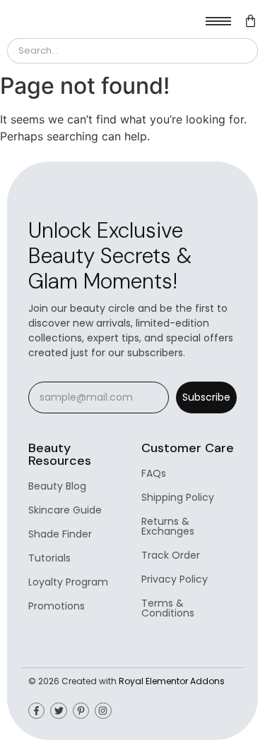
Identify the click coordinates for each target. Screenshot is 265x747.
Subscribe (206, 397)
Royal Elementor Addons (172, 681)
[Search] (241, 50)
